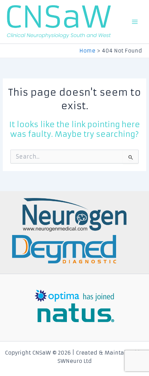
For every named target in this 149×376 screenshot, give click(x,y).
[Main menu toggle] (135, 22)
